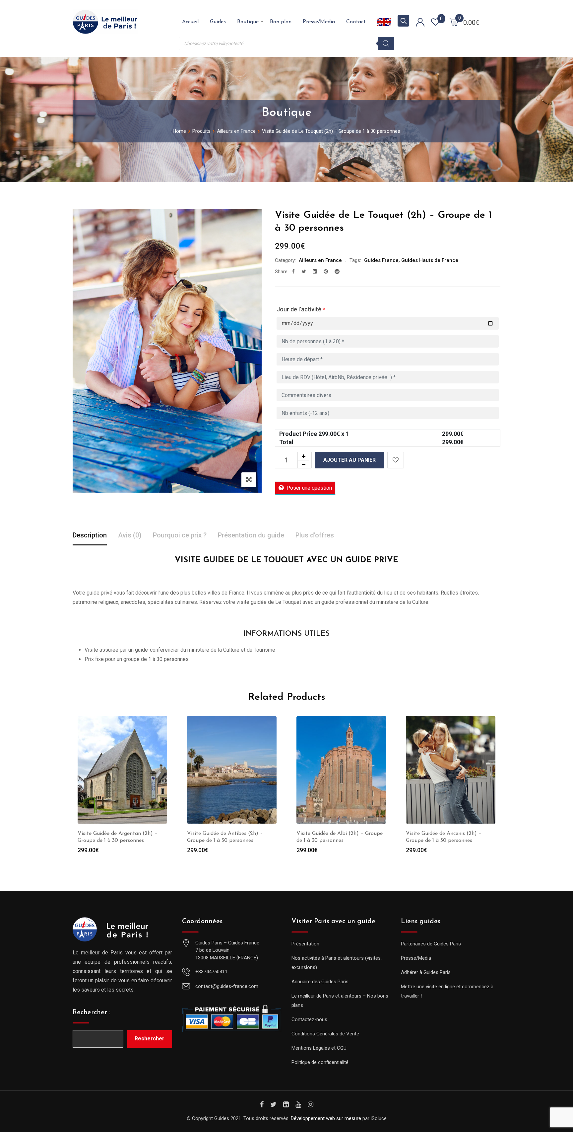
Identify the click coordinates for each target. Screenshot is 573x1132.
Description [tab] (90, 535)
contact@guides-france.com (226, 986)
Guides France (381, 260)
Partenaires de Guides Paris (431, 944)
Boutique (248, 22)
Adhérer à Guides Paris (426, 972)
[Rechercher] (386, 43)
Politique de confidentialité (320, 1062)
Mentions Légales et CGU (319, 1048)
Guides (218, 22)
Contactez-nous (309, 1019)
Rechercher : (91, 1012)
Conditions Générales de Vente (325, 1034)
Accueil (190, 22)
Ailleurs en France (320, 260)
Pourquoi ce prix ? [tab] (180, 535)
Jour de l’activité (301, 309)
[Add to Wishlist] (395, 460)
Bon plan (280, 22)
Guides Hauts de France (429, 260)
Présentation (305, 944)
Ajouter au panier (349, 460)
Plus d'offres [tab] (314, 535)
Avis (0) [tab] (130, 535)
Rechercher (149, 1038)
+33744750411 (211, 972)
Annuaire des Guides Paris (320, 982)
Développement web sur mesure (326, 1118)
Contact (356, 22)
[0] (454, 22)
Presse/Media (319, 22)
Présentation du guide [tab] (251, 535)
